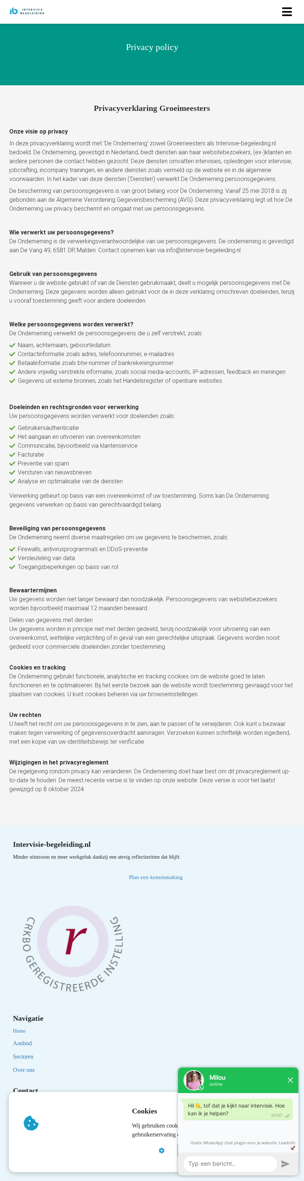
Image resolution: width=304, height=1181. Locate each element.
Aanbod (22, 1043)
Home (19, 1031)
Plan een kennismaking (156, 877)
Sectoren (23, 1056)
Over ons (23, 1070)
